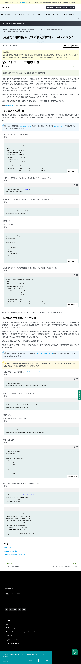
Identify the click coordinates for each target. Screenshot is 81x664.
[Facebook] (6, 610)
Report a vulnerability (13, 640)
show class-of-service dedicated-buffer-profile (26, 495)
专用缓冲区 (7, 548)
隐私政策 (5, 661)
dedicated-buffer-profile (44, 353)
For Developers (69, 14)
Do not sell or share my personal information (21, 632)
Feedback (9, 636)
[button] (75, 652)
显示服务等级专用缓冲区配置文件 (15, 555)
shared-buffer (58, 126)
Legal (7, 624)
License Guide (24, 14)
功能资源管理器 (10, 105)
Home (5, 29)
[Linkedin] (19, 610)
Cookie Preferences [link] (12, 644)
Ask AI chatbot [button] (22, 2)
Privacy (8, 620)
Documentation (8, 14)
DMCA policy (10, 628)
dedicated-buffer (25, 126)
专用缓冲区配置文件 (11, 551)
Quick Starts (37, 14)
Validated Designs (52, 14)
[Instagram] (15, 610)
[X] (11, 610)
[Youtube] (24, 610)
